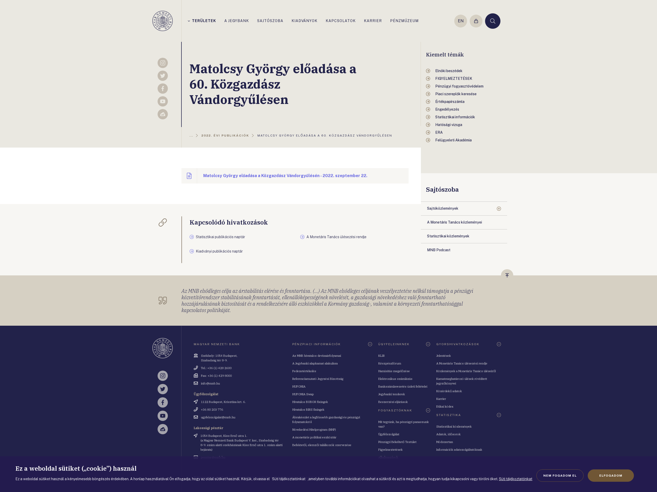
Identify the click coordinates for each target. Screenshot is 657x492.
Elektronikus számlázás (395, 379)
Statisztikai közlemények (454, 426)
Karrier (441, 399)
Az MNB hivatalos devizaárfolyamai (316, 356)
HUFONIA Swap (303, 394)
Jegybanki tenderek (391, 394)
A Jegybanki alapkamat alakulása (315, 363)
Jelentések (443, 356)
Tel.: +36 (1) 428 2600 (216, 368)
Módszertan (444, 442)
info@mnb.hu (210, 383)
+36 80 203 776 (212, 409)
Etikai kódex (444, 406)
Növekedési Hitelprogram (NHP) (314, 429)
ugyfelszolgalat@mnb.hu (218, 417)
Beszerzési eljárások (393, 402)
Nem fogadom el (560, 475)
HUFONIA (298, 386)
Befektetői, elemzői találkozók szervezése (321, 445)
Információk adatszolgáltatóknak (459, 449)
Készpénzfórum (389, 363)
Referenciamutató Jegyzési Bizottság (317, 379)
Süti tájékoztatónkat (515, 479)
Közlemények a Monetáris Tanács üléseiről (466, 371)
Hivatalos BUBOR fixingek (310, 402)
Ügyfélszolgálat (388, 434)
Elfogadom (610, 475)
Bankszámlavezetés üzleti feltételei (402, 386)
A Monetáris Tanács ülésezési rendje (461, 363)
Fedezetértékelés (304, 371)
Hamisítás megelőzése (394, 371)
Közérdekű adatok (449, 391)
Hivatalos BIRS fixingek (308, 409)
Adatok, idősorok (448, 434)
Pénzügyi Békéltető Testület (397, 442)
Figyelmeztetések (390, 449)
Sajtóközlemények (442, 208)
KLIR (381, 356)
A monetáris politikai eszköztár (314, 437)
